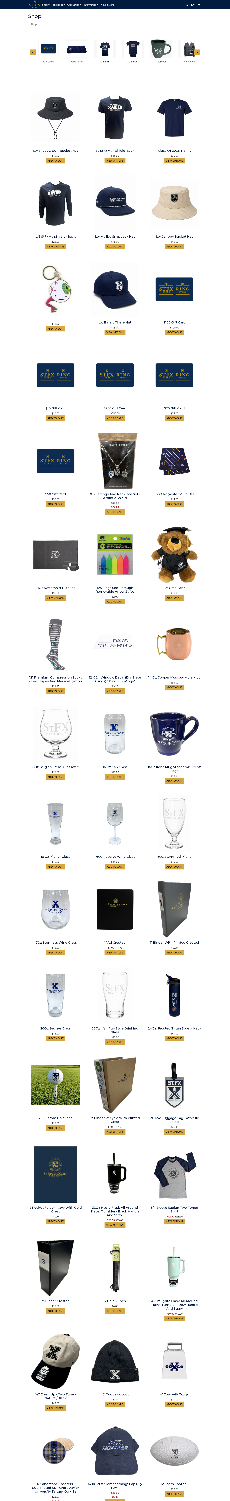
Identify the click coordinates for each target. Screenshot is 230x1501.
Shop (45, 4)
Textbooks (57, 4)
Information (90, 4)
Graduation (73, 4)
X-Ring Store (107, 4)
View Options (115, 160)
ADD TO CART (56, 160)
